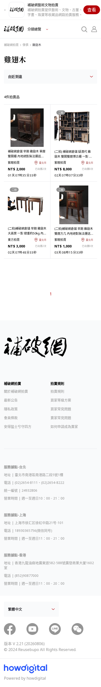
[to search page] (84, 29)
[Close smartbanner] (5, 10)
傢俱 (25, 45)
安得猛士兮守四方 (17, 426)
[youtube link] (32, 629)
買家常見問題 (60, 409)
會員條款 (11, 417)
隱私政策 (11, 409)
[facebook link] (10, 629)
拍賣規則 (57, 391)
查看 (91, 10)
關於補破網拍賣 (16, 391)
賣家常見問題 (60, 417)
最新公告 (11, 400)
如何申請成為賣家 (64, 426)
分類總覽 (34, 29)
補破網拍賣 (11, 45)
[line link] (55, 629)
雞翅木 (36, 45)
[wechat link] (77, 629)
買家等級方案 (60, 400)
